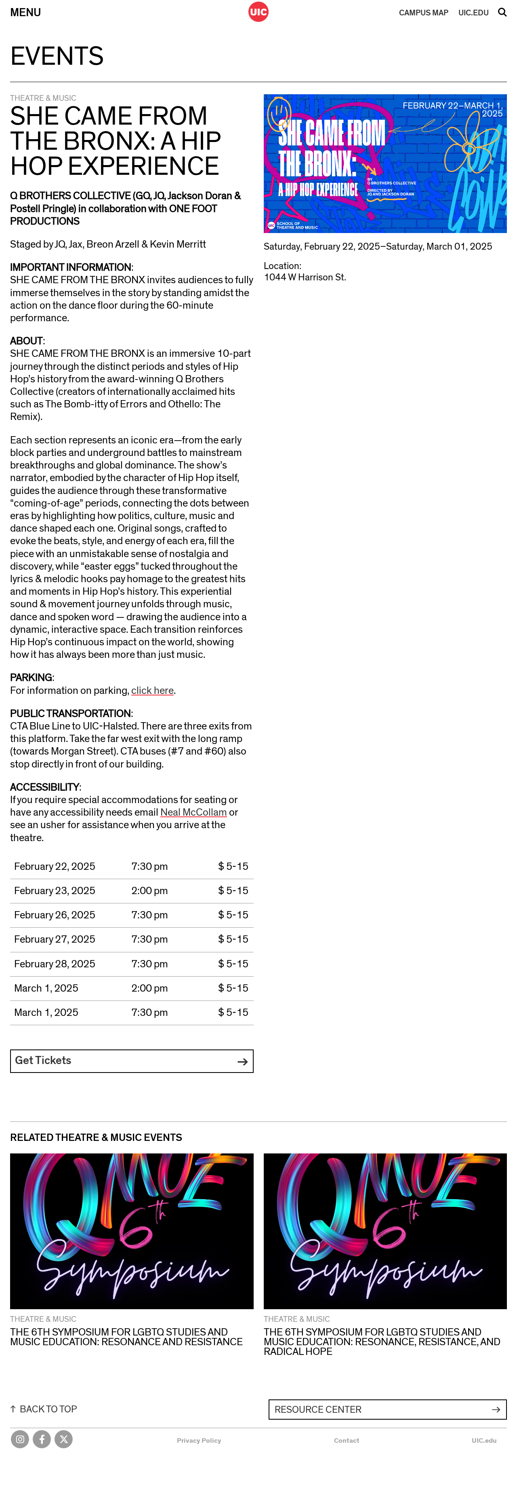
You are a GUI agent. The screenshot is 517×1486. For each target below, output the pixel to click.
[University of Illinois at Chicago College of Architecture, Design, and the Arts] (258, 12)
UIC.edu (484, 1440)
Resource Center (318, 1410)
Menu (25, 12)
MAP (423, 13)
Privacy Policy (199, 1440)
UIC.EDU (473, 13)
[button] (132, 1061)
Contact (346, 1440)
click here (152, 690)
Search (502, 15)
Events (57, 57)
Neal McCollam (193, 812)
